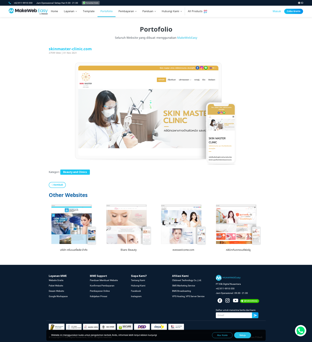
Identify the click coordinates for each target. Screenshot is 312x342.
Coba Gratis (293, 11)
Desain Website (56, 291)
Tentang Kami (138, 280)
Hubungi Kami (171, 11)
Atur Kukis (222, 335)
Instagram (136, 296)
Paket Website (56, 285)
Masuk (277, 11)
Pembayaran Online (100, 291)
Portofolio (106, 11)
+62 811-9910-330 (23, 3)
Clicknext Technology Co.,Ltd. (187, 280)
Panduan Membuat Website (104, 280)
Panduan (148, 11)
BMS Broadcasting (181, 291)
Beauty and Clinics (75, 172)
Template (89, 11)
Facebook (136, 291)
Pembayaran (126, 11)
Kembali (58, 185)
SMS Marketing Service (183, 285)
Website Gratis (56, 280)
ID (302, 2)
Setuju (242, 335)
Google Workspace (58, 296)
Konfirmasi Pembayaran (102, 285)
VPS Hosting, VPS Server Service (188, 296)
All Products (196, 11)
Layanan (70, 11)
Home (54, 11)
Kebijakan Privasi (98, 296)
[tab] (70, 11)
